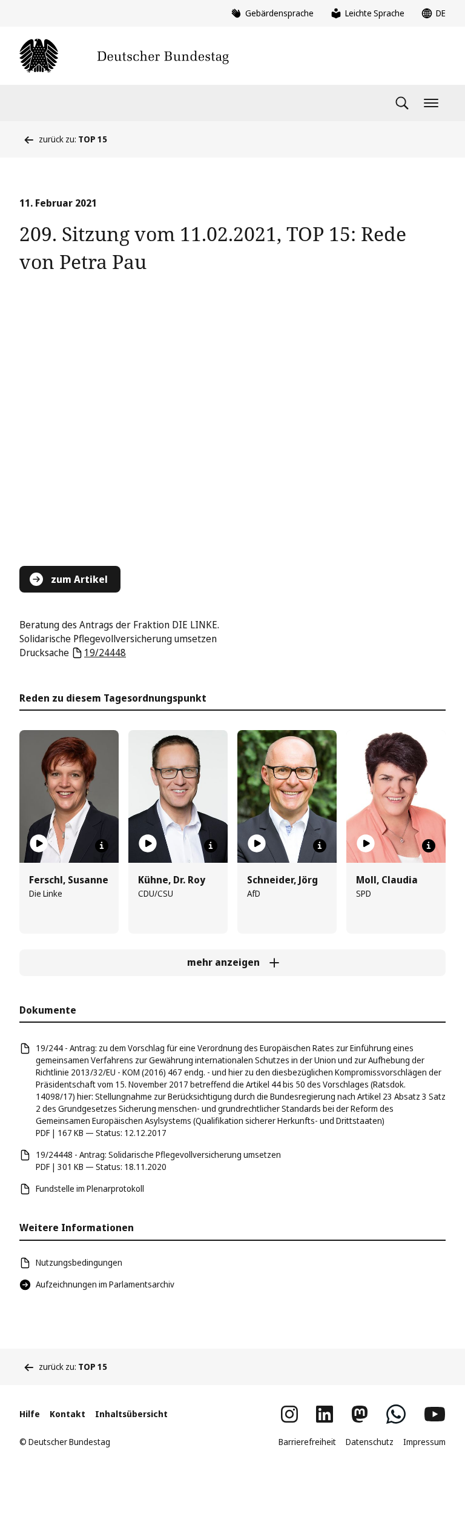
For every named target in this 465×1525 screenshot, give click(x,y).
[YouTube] (435, 1414)
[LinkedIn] (324, 1414)
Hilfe (29, 1414)
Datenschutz (370, 1441)
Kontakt (67, 1414)
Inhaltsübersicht (131, 1414)
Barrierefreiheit (307, 1441)
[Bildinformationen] (101, 846)
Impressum (424, 1441)
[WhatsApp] (396, 1414)
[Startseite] (124, 56)
